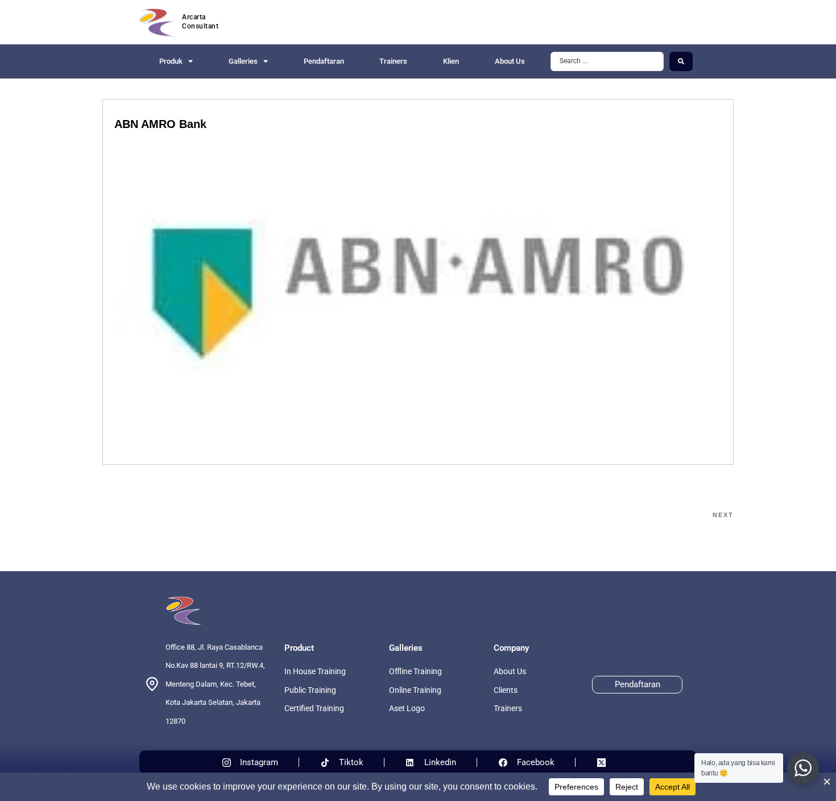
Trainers (393, 61)
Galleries (243, 61)
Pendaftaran (324, 61)
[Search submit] (681, 61)
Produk (171, 61)
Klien (451, 61)
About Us (510, 61)
